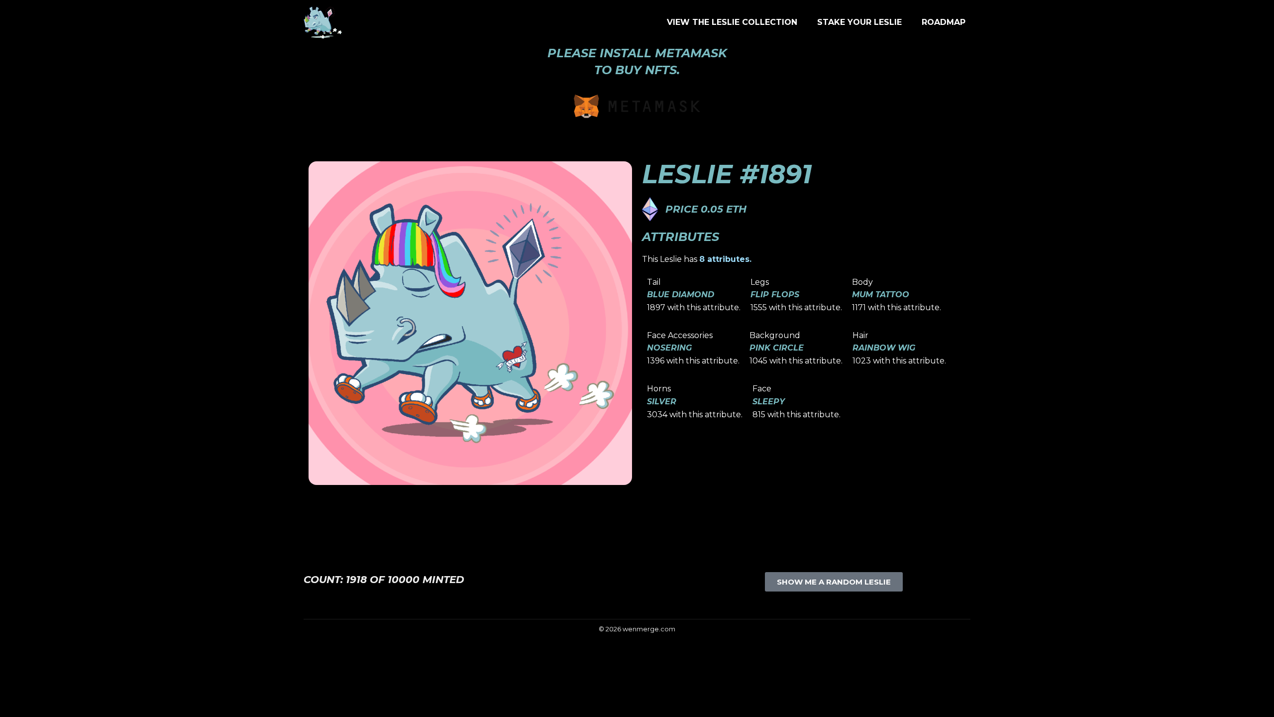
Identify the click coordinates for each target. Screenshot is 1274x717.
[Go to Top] (1259, 702)
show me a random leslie (834, 582)
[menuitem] (732, 22)
